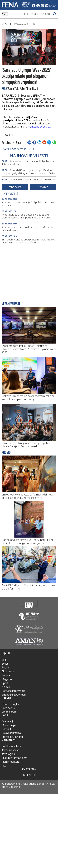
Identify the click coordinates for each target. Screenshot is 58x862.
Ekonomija (8, 671)
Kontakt (6, 729)
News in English (11, 704)
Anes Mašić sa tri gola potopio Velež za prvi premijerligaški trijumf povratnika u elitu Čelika (28, 172)
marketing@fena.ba (39, 126)
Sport (7, 23)
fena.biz (43, 187)
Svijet (5, 663)
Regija (5, 667)
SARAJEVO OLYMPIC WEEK (19, 149)
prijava (52, 5)
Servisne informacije (13, 690)
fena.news (15, 187)
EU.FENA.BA (29, 775)
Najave (6, 687)
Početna (6, 143)
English (45, 13)
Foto (25, 13)
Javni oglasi (8, 754)
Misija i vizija (9, 725)
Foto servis (8, 708)
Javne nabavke (10, 750)
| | (10, 194)
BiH (4, 659)
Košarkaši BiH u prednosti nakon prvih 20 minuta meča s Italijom (27, 229)
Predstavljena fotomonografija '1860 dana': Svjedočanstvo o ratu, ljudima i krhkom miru (29, 181)
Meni (5, 14)
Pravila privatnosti (12, 736)
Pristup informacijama (14, 757)
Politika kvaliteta (11, 746)
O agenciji (7, 721)
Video (34, 13)
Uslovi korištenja (11, 732)
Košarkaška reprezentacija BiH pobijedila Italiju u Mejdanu (28, 163)
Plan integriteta (10, 761)
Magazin (7, 679)
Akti (4, 765)
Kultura (6, 675)
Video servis (9, 711)
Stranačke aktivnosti (14, 694)
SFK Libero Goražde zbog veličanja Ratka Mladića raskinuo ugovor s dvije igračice (28, 241)
